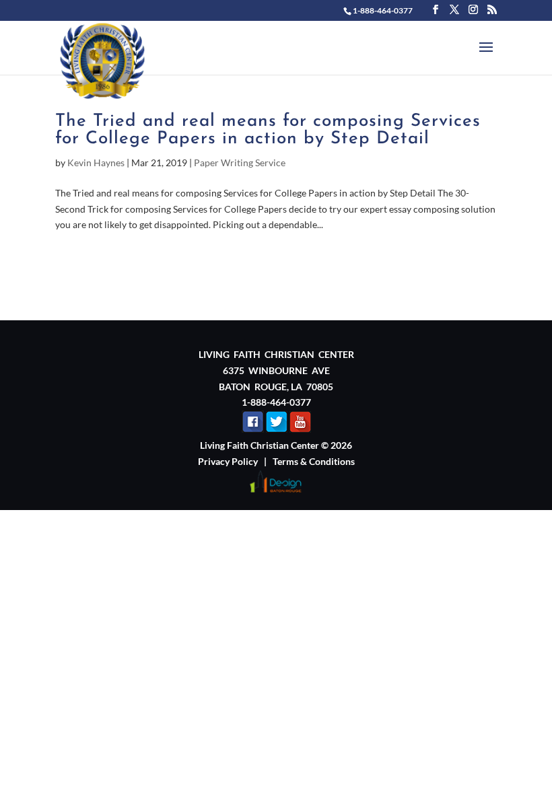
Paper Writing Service (239, 162)
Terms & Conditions (314, 461)
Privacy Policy (228, 461)
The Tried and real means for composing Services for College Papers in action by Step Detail (268, 130)
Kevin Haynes (96, 162)
